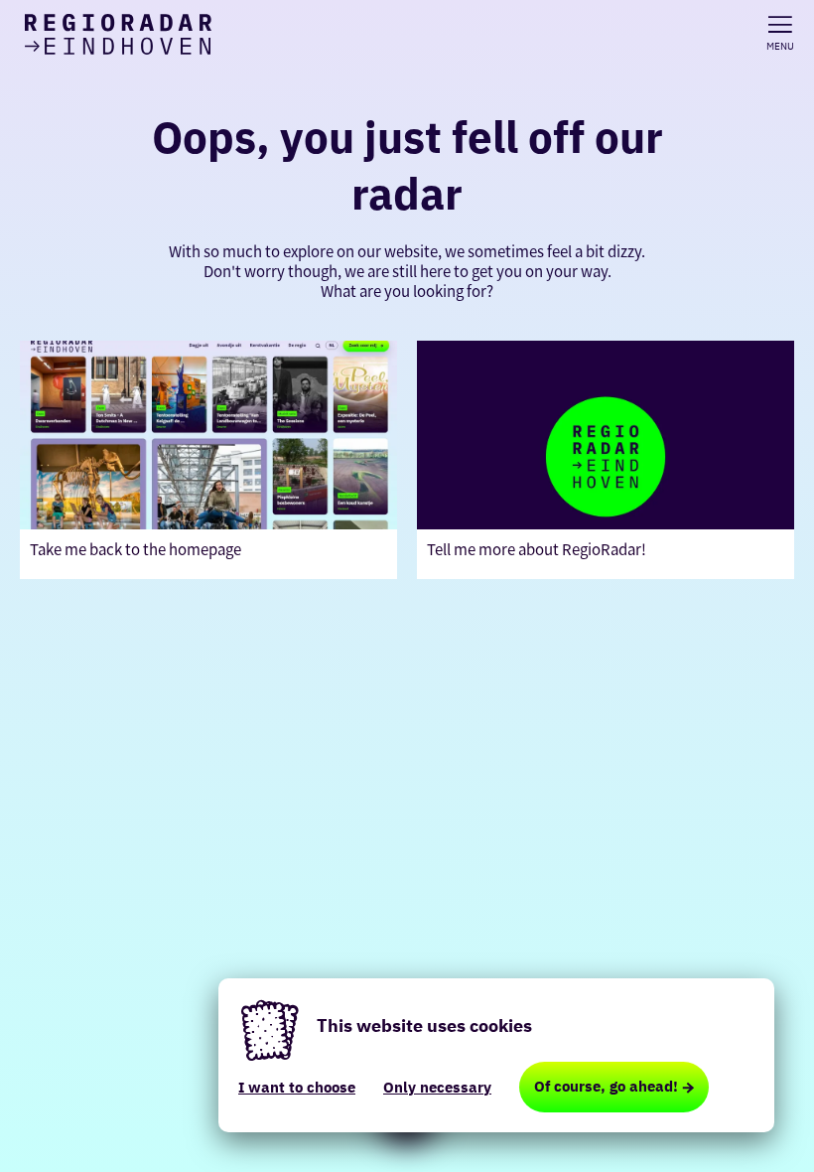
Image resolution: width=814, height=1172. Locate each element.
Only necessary (437, 1087)
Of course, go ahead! (606, 1086)
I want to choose (296, 1087)
